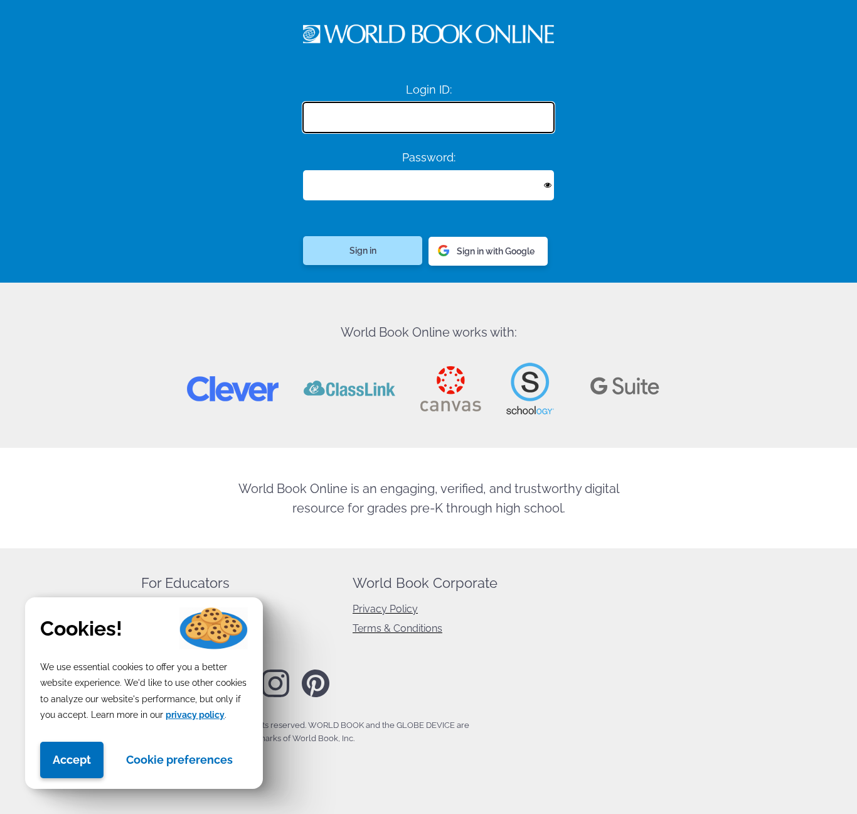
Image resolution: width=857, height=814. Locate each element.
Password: (428, 157)
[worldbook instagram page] (275, 694)
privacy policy (195, 715)
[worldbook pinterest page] (315, 695)
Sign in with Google (496, 251)
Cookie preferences (179, 759)
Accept (72, 759)
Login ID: (429, 89)
